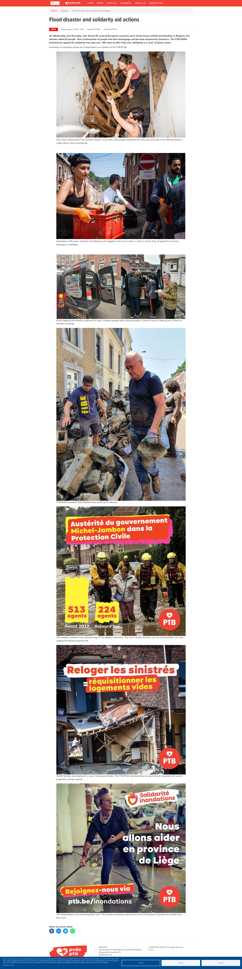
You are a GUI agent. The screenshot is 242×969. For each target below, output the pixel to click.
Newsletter (156, 3)
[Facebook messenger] (58, 930)
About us (140, 3)
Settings (141, 963)
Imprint (12, 965)
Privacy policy (6, 965)
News (100, 3)
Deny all (180, 963)
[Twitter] (65, 930)
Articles (111, 3)
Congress (125, 3)
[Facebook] (51, 930)
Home (90, 3)
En (53, 3)
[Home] (73, 3)
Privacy (151, 950)
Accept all (221, 963)
